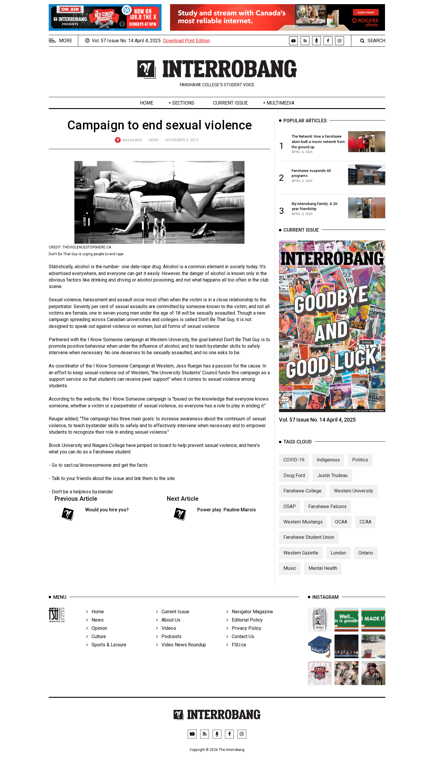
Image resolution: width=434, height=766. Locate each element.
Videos (167, 628)
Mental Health (323, 568)
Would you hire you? (107, 510)
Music (289, 568)
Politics (360, 460)
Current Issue (230, 103)
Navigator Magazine (250, 611)
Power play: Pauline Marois (226, 510)
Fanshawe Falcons (327, 506)
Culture (97, 636)
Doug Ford (294, 475)
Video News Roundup (182, 645)
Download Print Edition (186, 40)
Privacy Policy (244, 628)
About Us (169, 620)
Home (146, 103)
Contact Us (241, 636)
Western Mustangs (303, 522)
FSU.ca (237, 645)
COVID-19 (293, 460)
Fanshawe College (302, 491)
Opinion (97, 628)
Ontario (365, 553)
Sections (183, 103)
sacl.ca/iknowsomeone (88, 465)
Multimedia (280, 103)
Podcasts (170, 636)
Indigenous (328, 460)
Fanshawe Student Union (308, 537)
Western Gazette (300, 553)
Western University (353, 491)
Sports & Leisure (107, 645)
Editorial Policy (245, 620)
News (154, 140)
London (338, 553)
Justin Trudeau (332, 475)
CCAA (365, 522)
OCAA (341, 522)
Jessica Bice (132, 140)
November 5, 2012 (181, 140)
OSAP (289, 506)
